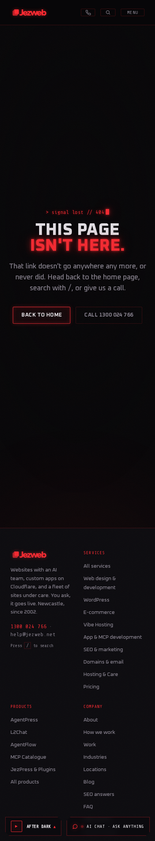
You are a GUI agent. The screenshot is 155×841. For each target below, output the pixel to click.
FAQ (88, 806)
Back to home (41, 315)
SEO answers (99, 794)
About (91, 720)
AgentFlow (23, 744)
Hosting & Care (101, 674)
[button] (41, 826)
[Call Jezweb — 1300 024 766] (88, 12)
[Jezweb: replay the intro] (30, 12)
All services (97, 566)
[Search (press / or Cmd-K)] (107, 12)
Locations (95, 769)
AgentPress (24, 720)
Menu (132, 12)
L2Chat (19, 732)
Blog (89, 782)
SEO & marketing (103, 649)
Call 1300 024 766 (108, 315)
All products (25, 782)
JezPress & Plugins (33, 769)
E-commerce (99, 612)
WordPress (96, 600)
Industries (95, 757)
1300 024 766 (29, 626)
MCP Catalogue (28, 757)
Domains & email (104, 662)
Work (90, 744)
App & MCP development (113, 637)
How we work (99, 732)
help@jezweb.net (33, 634)
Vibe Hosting (98, 624)
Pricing (91, 686)
